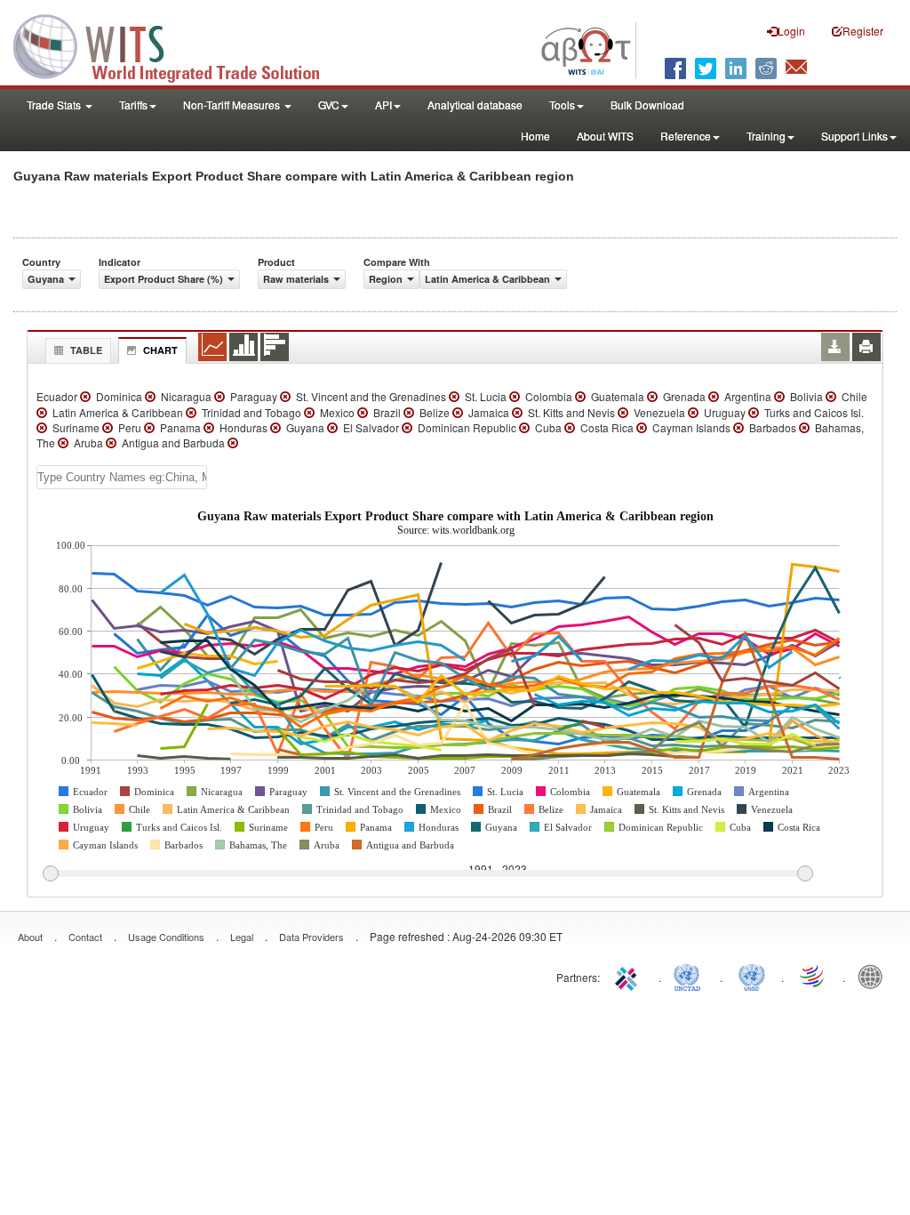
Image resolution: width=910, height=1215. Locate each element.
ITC (629, 976)
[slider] (427, 874)
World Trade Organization (813, 976)
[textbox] (121, 477)
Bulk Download (647, 104)
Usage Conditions (166, 936)
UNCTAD (690, 976)
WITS (177, 44)
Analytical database (475, 104)
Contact (85, 936)
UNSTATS (752, 976)
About (30, 936)
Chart (160, 350)
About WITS (605, 135)
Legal (241, 936)
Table (86, 350)
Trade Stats (55, 104)
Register (862, 30)
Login (791, 30)
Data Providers (311, 936)
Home (535, 135)
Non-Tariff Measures (233, 104)
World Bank (874, 976)
